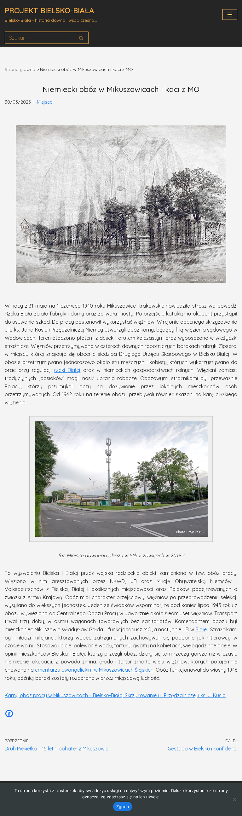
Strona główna (20, 69)
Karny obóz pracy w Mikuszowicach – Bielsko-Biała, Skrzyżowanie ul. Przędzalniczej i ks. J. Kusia (115, 695)
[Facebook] (9, 713)
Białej (201, 629)
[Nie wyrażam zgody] (234, 799)
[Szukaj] (81, 38)
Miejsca (45, 102)
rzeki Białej (67, 370)
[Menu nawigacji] (229, 14)
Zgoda (122, 806)
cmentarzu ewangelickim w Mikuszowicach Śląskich (94, 670)
